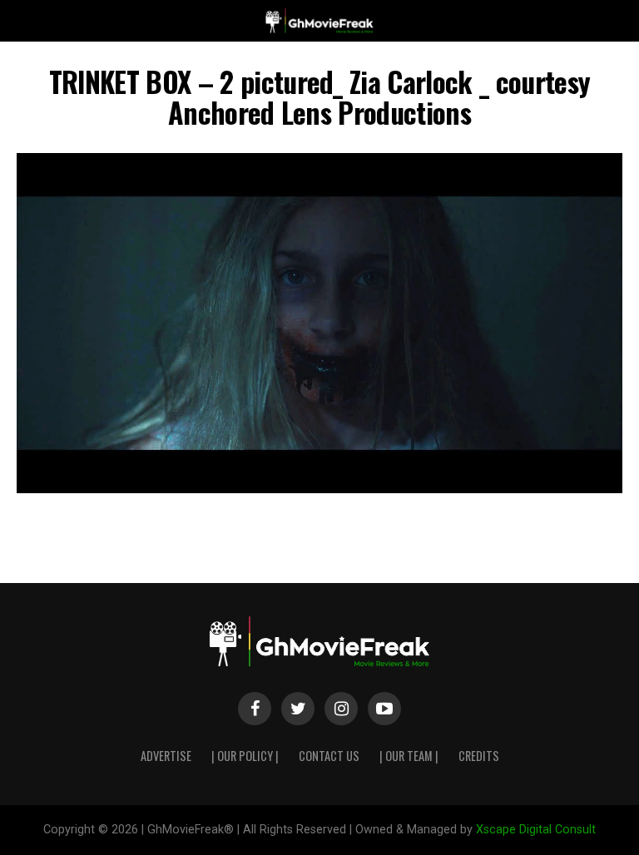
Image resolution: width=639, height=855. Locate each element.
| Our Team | (408, 755)
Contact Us (329, 755)
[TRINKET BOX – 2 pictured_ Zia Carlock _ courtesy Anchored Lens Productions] (319, 489)
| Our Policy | (245, 755)
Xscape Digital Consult (536, 830)
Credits (478, 755)
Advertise (166, 755)
